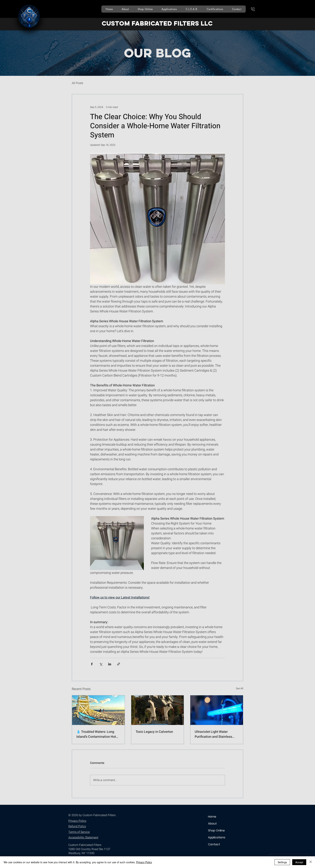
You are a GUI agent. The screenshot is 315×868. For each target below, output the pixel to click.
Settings (282, 862)
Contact (214, 844)
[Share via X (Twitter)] (100, 664)
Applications (216, 837)
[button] (169, 9)
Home (212, 816)
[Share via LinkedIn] (109, 664)
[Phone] (253, 9)
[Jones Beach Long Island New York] (98, 710)
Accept (299, 862)
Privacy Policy (144, 862)
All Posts (77, 83)
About (212, 823)
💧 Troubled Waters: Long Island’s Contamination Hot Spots (96, 734)
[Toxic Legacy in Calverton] (157, 710)
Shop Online (216, 830)
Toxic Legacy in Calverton (154, 731)
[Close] (310, 862)
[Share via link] (118, 664)
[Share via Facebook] (92, 664)
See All (239, 688)
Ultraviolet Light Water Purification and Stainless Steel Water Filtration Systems (213, 734)
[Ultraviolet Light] (216, 710)
